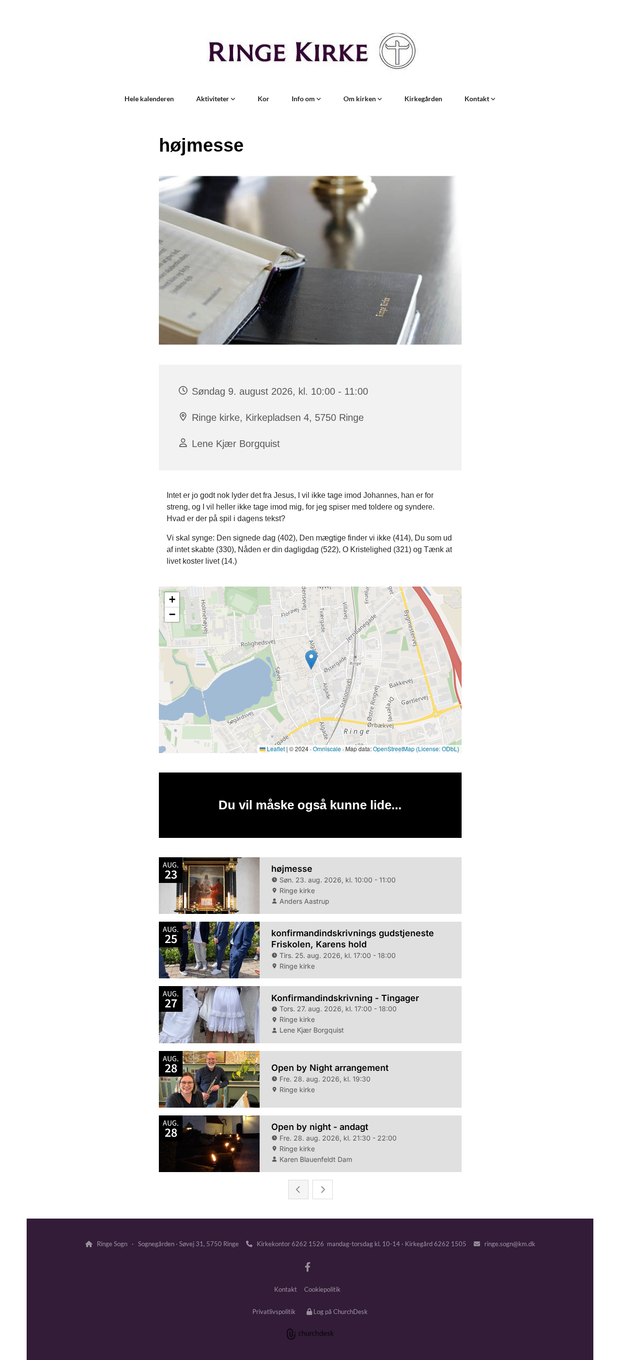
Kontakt (478, 98)
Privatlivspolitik (273, 1311)
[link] (216, 99)
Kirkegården (423, 98)
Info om (304, 98)
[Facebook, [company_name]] (307, 1266)
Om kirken (360, 98)
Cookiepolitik (322, 1289)
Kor (263, 98)
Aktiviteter (213, 98)
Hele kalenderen (149, 98)
